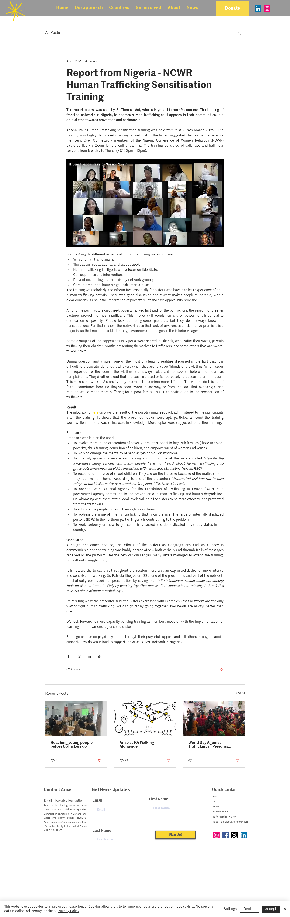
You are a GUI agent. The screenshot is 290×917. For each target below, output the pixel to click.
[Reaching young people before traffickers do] (76, 718)
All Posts (52, 33)
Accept (270, 909)
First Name (158, 799)
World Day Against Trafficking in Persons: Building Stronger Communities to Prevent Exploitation (210, 744)
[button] (89, 8)
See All (240, 693)
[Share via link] (100, 656)
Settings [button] (230, 909)
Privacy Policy (68, 911)
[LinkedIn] (258, 8)
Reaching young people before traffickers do (72, 744)
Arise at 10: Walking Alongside (137, 744)
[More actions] (221, 61)
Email (97, 800)
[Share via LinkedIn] (89, 656)
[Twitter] (234, 835)
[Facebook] (225, 835)
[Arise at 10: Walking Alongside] (145, 718)
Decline (249, 909)
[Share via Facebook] (68, 656)
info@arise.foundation (68, 800)
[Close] (284, 909)
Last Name (101, 831)
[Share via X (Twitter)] (79, 656)
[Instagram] (267, 8)
